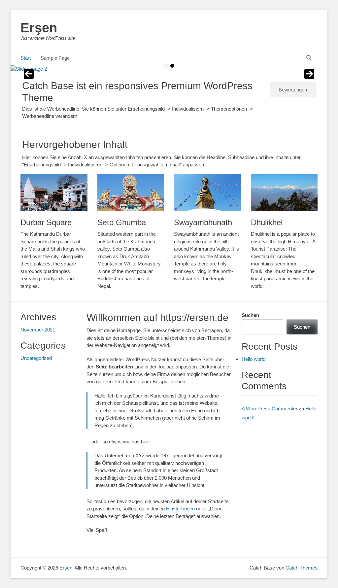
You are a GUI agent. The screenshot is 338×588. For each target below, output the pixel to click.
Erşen (38, 27)
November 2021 (37, 329)
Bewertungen (293, 89)
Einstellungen (180, 508)
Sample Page (55, 58)
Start (25, 58)
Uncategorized (36, 358)
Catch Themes (302, 568)
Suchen (250, 315)
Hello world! (254, 359)
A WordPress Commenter (269, 408)
